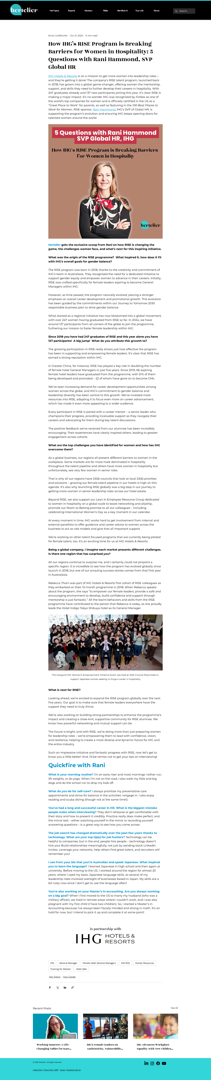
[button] (143, 518)
